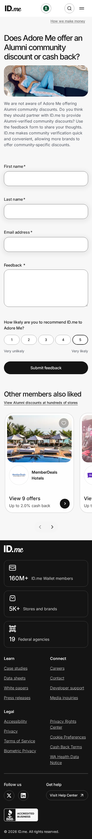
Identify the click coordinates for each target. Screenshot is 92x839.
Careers (57, 668)
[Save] (64, 423)
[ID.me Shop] (16, 8)
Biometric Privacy (20, 750)
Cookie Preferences (68, 737)
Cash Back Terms (66, 746)
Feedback (14, 265)
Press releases (17, 697)
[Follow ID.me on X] (9, 795)
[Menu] (81, 8)
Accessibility (15, 721)
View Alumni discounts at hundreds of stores (41, 402)
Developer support (67, 687)
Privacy (11, 731)
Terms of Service (19, 741)
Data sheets (15, 678)
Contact (57, 678)
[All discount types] (46, 8)
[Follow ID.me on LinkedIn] (23, 795)
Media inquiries (64, 697)
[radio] (12, 340)
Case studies (15, 668)
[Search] (69, 8)
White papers (16, 687)
